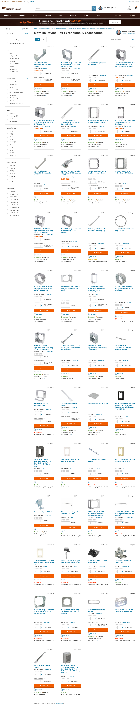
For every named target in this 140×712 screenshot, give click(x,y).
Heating (22, 15)
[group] (44, 71)
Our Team (132, 15)
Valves (86, 15)
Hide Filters (26, 29)
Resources (117, 15)
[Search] (94, 8)
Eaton (126, 416)
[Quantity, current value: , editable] (38, 73)
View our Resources (129, 33)
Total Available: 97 (38, 261)
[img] (38, 70)
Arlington (44, 68)
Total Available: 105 (93, 321)
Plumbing (7, 15)
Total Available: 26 (92, 434)
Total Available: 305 (39, 204)
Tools (98, 15)
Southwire (103, 75)
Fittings (73, 15)
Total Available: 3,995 (39, 95)
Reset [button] (26, 33)
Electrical (48, 15)
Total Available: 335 (120, 95)
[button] (117, 7)
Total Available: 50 (38, 321)
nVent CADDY (98, 518)
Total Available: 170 (66, 434)
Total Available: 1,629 (66, 146)
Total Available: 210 (93, 146)
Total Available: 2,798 (66, 204)
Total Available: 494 (66, 95)
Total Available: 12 (38, 536)
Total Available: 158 (66, 261)
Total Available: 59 (38, 379)
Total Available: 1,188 (66, 321)
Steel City (77, 68)
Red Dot (45, 469)
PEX (60, 15)
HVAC (35, 15)
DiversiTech (47, 622)
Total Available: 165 (39, 146)
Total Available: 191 (119, 146)
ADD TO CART (45, 85)
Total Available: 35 (92, 640)
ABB (72, 518)
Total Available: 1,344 (93, 95)
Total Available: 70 (119, 204)
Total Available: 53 (92, 204)
